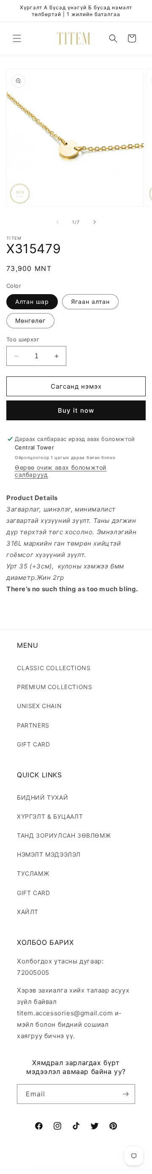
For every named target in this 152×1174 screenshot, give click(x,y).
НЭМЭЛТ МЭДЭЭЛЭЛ (49, 854)
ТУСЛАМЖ (33, 873)
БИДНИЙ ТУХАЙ (42, 797)
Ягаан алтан (90, 301)
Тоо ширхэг (22, 339)
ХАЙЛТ (27, 911)
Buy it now (76, 410)
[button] (17, 38)
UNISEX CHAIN (39, 705)
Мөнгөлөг (30, 320)
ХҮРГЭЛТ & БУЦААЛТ (50, 816)
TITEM (61, 1167)
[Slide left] (57, 222)
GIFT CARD (33, 744)
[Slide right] (94, 222)
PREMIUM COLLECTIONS (54, 686)
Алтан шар (32, 301)
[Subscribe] (125, 1094)
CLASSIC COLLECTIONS (53, 667)
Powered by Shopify (96, 1167)
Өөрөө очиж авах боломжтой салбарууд (60, 471)
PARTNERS (33, 725)
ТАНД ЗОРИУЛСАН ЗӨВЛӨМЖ (64, 835)
